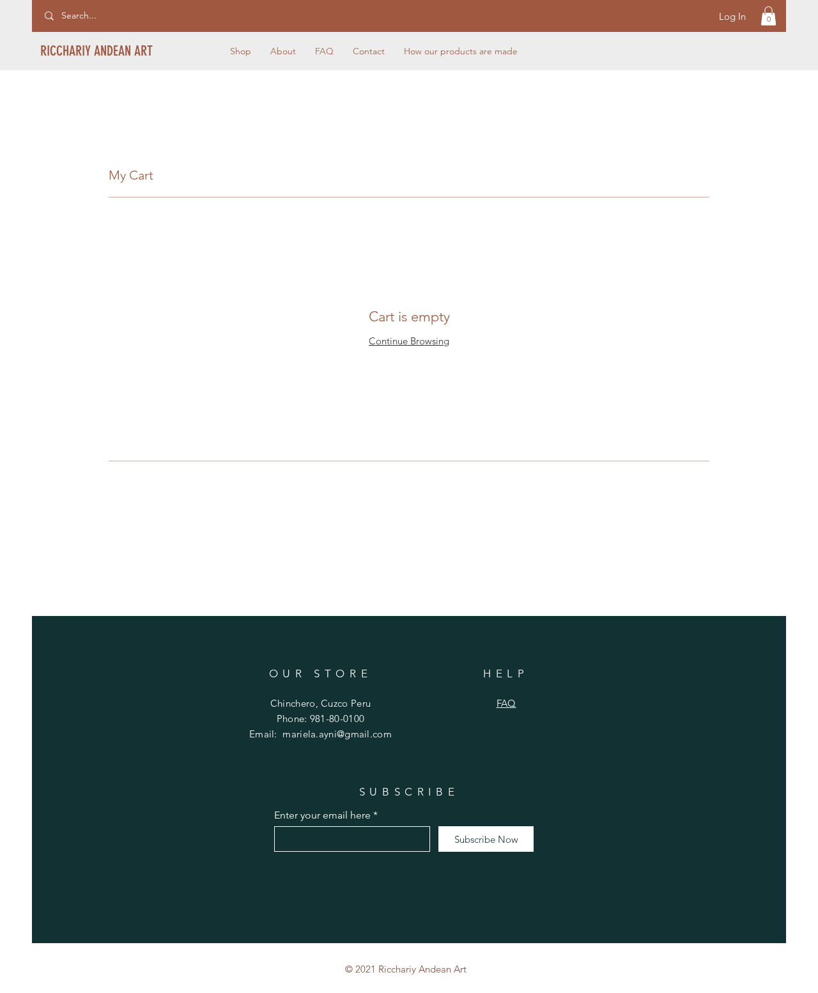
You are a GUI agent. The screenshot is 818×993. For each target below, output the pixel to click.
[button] (768, 16)
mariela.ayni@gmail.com (337, 734)
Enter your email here (322, 815)
